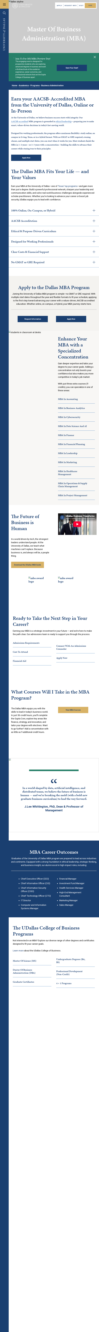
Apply (59, 5)
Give (90, 5)
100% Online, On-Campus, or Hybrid (33, 210)
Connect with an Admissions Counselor (71, 647)
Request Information (33, 319)
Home (14, 85)
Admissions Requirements (26, 643)
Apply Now (26, 158)
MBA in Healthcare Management (67, 473)
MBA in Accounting (68, 399)
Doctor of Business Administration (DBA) (24, 971)
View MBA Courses (73, 710)
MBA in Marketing (67, 462)
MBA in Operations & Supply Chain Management (72, 485)
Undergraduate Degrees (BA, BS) (70, 961)
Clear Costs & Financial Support (30, 252)
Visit (81, 5)
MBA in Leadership (68, 453)
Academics (24, 85)
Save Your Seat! (72, 68)
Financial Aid (19, 661)
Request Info (71, 5)
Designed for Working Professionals (32, 241)
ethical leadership (64, 121)
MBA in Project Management (72, 495)
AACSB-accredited (19, 121)
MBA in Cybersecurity (69, 417)
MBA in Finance (66, 435)
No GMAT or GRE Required (27, 262)
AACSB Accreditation (24, 221)
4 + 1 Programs (63, 983)
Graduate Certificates (23, 982)
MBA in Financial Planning (71, 444)
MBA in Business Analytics (71, 408)
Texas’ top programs (68, 186)
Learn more (18, 950)
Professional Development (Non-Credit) (69, 973)
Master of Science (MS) (24, 960)
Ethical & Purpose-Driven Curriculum (33, 231)
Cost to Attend (20, 652)
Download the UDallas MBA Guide (27, 565)
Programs (35, 85)
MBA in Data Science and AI (72, 426)
